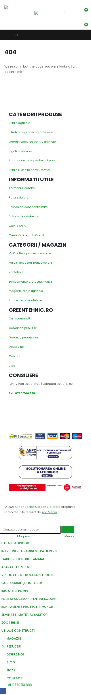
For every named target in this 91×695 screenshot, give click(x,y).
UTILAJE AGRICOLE (15, 543)
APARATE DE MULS (15, 567)
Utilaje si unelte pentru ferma (29, 170)
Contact (14, 356)
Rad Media (49, 512)
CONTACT (14, 678)
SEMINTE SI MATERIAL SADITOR (24, 614)
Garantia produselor (23, 337)
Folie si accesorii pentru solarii (30, 262)
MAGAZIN (13, 638)
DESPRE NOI (15, 654)
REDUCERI (13, 646)
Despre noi (17, 347)
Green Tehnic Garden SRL (33, 507)
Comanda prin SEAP (23, 328)
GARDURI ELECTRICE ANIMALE (23, 559)
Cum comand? (19, 318)
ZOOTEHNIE (10, 622)
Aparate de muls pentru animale (32, 160)
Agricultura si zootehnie (25, 300)
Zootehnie (16, 272)
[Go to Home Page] (5, 35)
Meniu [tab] (69, 536)
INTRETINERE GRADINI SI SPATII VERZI (29, 551)
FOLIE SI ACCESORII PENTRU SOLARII (28, 599)
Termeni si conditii (22, 188)
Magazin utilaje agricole (26, 291)
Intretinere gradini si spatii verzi (31, 132)
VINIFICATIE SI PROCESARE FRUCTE (27, 575)
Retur (12, 197)
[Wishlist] (74, 11)
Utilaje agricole (19, 123)
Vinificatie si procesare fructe (30, 253)
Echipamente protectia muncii (30, 281)
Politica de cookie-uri (24, 216)
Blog (12, 366)
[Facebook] (3, 691)
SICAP (10, 670)
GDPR (12, 226)
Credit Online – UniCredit (26, 235)
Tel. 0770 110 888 (18, 685)
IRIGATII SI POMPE (14, 591)
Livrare (23, 197)
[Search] (67, 530)
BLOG (10, 662)
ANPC (23, 226)
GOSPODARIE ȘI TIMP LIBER (21, 583)
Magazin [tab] (23, 536)
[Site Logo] (14, 11)
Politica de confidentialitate (28, 207)
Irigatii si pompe (20, 151)
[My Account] (67, 25)
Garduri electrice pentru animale (32, 142)
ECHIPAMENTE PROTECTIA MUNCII (27, 606)
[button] (38, 5)
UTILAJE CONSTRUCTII (18, 630)
